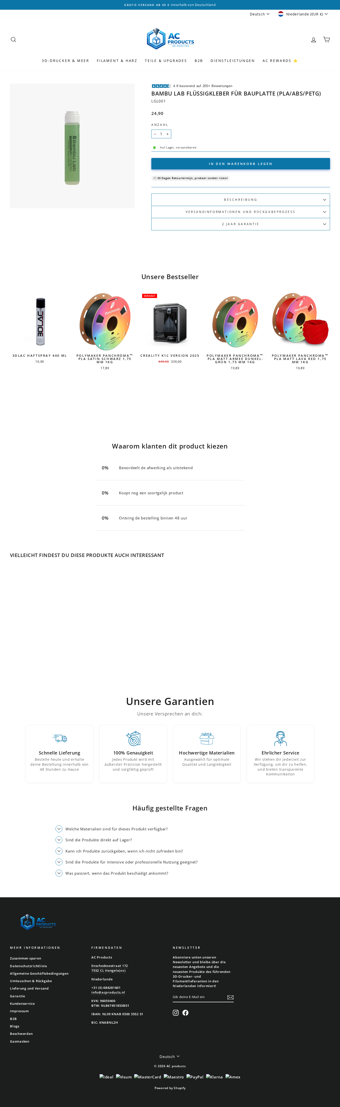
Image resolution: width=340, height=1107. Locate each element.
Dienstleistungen (233, 60)
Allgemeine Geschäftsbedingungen (39, 973)
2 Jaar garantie (241, 224)
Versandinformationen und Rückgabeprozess (241, 212)
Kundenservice (22, 1003)
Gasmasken (19, 1041)
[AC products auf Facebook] (185, 1013)
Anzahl (160, 125)
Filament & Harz (117, 60)
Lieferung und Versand (29, 988)
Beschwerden (21, 1033)
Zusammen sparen (25, 958)
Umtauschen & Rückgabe (31, 981)
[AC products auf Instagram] (176, 1013)
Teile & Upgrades (166, 60)
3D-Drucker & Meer (65, 60)
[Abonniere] (230, 997)
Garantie (17, 996)
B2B (199, 60)
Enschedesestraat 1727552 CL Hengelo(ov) (109, 968)
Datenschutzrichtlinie (28, 966)
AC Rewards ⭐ (280, 60)
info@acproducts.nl (108, 992)
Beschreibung (240, 200)
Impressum (19, 1011)
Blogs (14, 1026)
